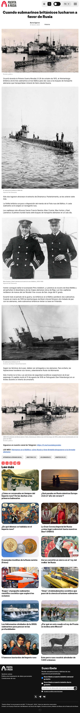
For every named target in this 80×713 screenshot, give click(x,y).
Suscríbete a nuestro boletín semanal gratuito (58, 678)
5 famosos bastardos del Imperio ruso (19, 657)
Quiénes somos (7, 674)
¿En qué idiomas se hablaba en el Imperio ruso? (17, 528)
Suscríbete (49, 668)
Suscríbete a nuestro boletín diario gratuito (57, 683)
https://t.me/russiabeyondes (49, 445)
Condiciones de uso (8, 678)
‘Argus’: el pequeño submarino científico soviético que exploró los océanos (18, 593)
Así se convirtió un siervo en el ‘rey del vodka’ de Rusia (59, 561)
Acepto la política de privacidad (53, 691)
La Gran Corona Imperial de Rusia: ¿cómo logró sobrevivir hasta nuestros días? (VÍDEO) (59, 529)
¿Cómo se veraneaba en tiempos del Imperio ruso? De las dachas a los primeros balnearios (18, 495)
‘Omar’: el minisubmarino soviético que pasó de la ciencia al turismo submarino (59, 592)
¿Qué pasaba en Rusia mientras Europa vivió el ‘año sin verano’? (59, 494)
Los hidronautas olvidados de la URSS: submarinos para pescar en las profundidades (19, 626)
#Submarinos (45, 457)
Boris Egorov (35, 23)
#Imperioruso (60, 457)
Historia (47, 24)
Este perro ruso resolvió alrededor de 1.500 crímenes (58, 658)
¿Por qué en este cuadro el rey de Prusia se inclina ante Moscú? (59, 625)
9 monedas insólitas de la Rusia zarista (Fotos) (19, 561)
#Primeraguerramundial (12, 457)
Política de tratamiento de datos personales (17, 676)
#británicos (31, 457)
